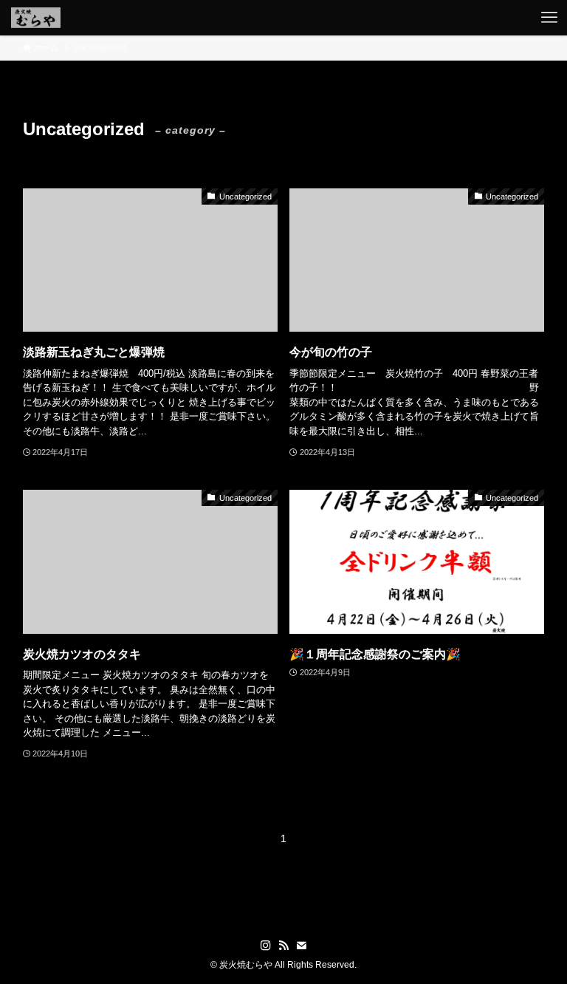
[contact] (301, 945)
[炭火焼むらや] (36, 17)
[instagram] (265, 945)
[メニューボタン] (549, 17)
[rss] (283, 945)
